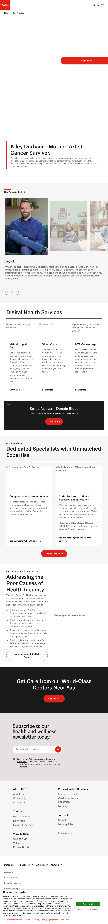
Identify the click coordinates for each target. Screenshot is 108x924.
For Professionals (68, 794)
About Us (18, 794)
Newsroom (19, 820)
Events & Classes (23, 825)
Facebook (27, 865)
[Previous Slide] (8, 292)
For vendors (65, 833)
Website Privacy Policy (14, 888)
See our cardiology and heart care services (75, 539)
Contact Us (19, 802)
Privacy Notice (10, 877)
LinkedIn (42, 865)
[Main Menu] (102, 4)
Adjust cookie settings (12, 920)
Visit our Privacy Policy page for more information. (47, 920)
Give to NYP (20, 838)
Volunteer (18, 843)
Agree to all (88, 904)
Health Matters (21, 816)
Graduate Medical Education (68, 800)
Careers (62, 819)
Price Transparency (12, 883)
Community (19, 798)
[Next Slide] (16, 292)
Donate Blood (21, 847)
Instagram (11, 865)
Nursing (62, 806)
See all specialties (54, 553)
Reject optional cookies (88, 909)
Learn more (14, 389)
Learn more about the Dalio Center (27, 655)
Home (6, 13)
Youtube (57, 865)
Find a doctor (54, 698)
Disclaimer (9, 872)
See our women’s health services (25, 540)
